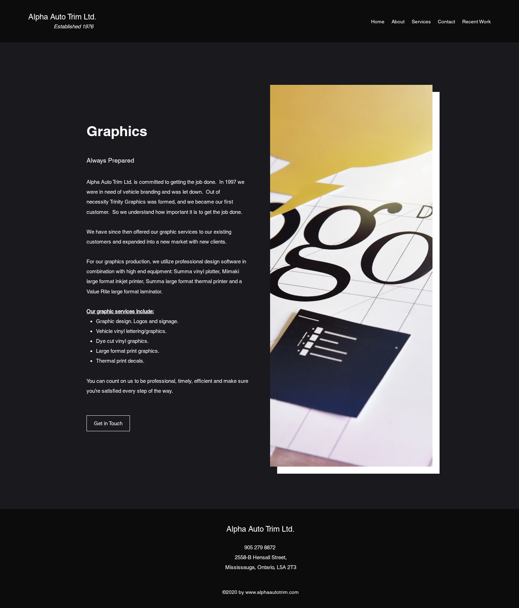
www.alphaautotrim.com (272, 592)
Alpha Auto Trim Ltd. (62, 16)
